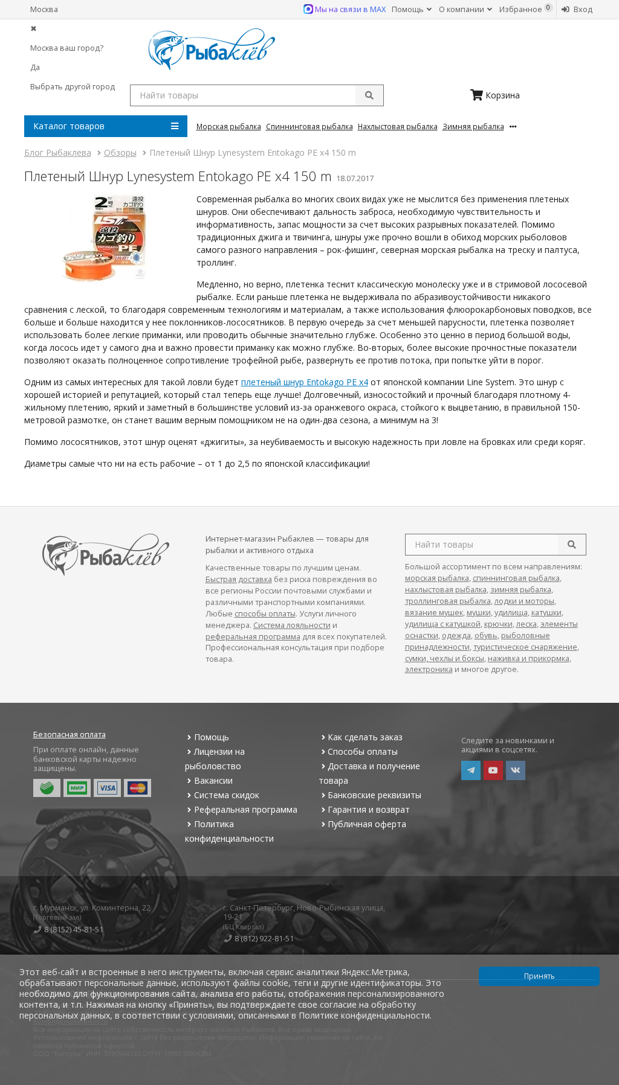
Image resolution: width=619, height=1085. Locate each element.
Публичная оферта (367, 824)
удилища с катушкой (443, 624)
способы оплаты (265, 614)
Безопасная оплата (69, 734)
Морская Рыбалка (228, 126)
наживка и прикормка (528, 658)
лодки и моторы (524, 601)
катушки (546, 612)
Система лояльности (292, 625)
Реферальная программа (245, 809)
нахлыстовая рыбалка (446, 589)
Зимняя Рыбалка (473, 126)
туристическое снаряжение (525, 647)
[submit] (369, 95)
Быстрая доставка (239, 579)
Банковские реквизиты (374, 795)
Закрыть (602, 1080)
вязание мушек (434, 612)
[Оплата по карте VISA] (107, 788)
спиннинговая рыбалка (516, 578)
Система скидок (226, 795)
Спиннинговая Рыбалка (309, 126)
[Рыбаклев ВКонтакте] (515, 770)
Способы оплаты (363, 751)
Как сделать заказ (365, 737)
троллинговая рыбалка (448, 601)
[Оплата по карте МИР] (77, 788)
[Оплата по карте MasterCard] (137, 788)
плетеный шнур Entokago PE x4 (304, 382)
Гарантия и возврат (369, 809)
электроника (429, 669)
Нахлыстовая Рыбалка (398, 126)
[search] (572, 544)
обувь (486, 635)
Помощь (409, 9)
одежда (456, 635)
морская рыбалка (437, 578)
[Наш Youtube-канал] (493, 770)
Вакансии (213, 780)
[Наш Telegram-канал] (471, 770)
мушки (479, 612)
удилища (511, 612)
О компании (462, 9)
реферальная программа (253, 637)
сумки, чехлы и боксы (444, 658)
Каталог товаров (69, 126)
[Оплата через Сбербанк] (46, 788)
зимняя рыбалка (520, 589)
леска (526, 624)
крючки (498, 624)
